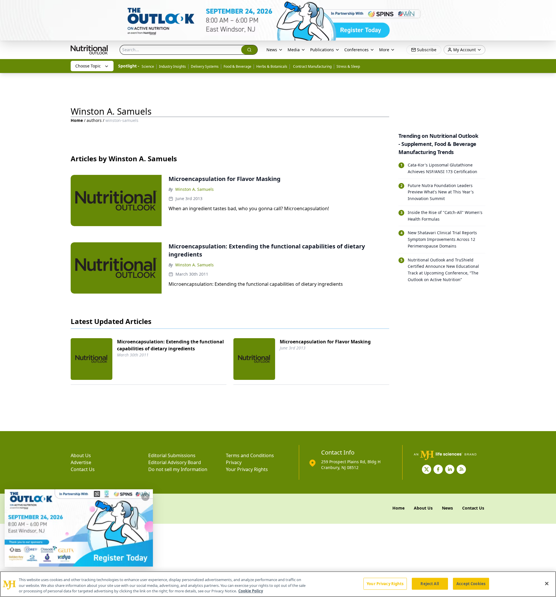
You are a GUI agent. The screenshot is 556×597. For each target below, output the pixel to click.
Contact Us (83, 469)
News (271, 49)
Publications (322, 49)
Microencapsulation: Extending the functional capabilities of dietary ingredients (170, 345)
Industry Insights (172, 66)
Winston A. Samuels (194, 189)
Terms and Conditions (250, 455)
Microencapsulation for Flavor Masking (325, 341)
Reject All (429, 583)
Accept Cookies (470, 583)
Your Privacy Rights (247, 469)
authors (94, 120)
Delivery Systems (205, 66)
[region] (278, 584)
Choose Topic (88, 66)
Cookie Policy (250, 591)
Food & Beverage (237, 66)
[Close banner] (548, 7)
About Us (81, 455)
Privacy (234, 462)
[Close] (546, 583)
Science (148, 66)
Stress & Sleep (348, 66)
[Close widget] (145, 497)
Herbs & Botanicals (271, 66)
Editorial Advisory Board (174, 462)
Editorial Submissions (171, 455)
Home (77, 120)
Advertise (81, 462)
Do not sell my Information (177, 469)
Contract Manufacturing (312, 66)
